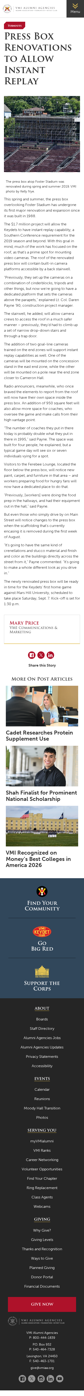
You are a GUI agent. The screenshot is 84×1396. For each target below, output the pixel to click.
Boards (42, 1019)
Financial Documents (42, 1286)
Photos (42, 1117)
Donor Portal (42, 1277)
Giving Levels (42, 1239)
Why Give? (42, 1230)
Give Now (42, 1304)
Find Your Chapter (42, 1178)
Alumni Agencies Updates (42, 1047)
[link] (75, 9)
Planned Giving (42, 1267)
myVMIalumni (42, 1141)
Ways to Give (42, 1258)
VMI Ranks (42, 1150)
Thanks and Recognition (42, 1249)
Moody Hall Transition (42, 1108)
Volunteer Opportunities (42, 1169)
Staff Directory (42, 1028)
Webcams (42, 1206)
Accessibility (42, 1066)
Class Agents (42, 1197)
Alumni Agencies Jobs (42, 1038)
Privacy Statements (42, 1056)
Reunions (42, 1099)
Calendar (42, 1089)
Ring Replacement (42, 1188)
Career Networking (42, 1160)
